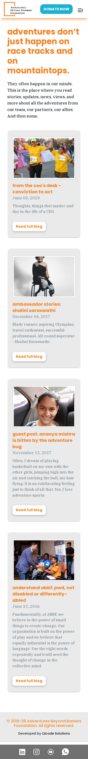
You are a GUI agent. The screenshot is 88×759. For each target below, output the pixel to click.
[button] (80, 12)
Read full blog (29, 226)
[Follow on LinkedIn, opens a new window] (22, 752)
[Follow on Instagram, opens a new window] (36, 752)
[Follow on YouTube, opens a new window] (51, 752)
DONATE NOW (56, 9)
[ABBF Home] (18, 8)
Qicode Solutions (56, 733)
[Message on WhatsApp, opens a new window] (65, 751)
